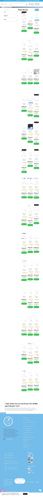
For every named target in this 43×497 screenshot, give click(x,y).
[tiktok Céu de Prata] (25, 479)
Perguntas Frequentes (28, 432)
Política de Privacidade (28, 436)
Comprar (23, 334)
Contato (25, 443)
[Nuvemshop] (30, 482)
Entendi (25, 493)
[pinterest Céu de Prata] (27, 479)
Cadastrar (33, 4)
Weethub (6, 484)
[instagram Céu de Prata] (19, 479)
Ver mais (3, 413)
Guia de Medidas (27, 430)
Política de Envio (27, 434)
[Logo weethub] (37, 482)
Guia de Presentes (27, 420)
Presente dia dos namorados (27, 446)
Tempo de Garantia (27, 428)
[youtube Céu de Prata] (23, 479)
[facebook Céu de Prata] (21, 479)
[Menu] (6, 4)
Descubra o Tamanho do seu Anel (29, 423)
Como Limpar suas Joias (28, 426)
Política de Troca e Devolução (27, 440)
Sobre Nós (25, 417)
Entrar (32, 3)
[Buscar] (26, 5)
